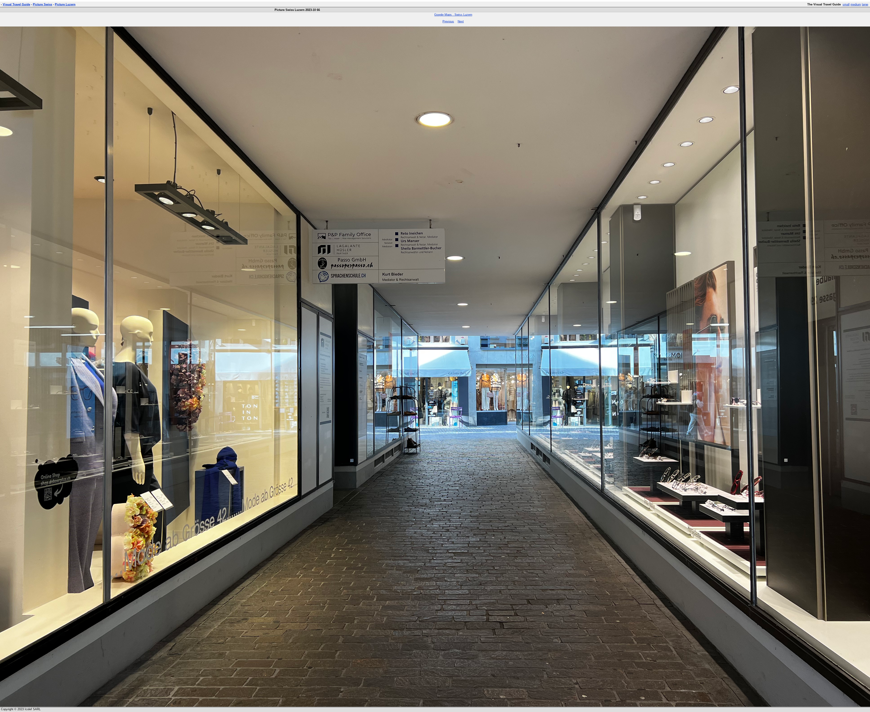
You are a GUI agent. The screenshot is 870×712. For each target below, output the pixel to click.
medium (856, 4)
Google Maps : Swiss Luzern (453, 14)
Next (461, 21)
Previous (448, 21)
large (865, 4)
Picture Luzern (65, 4)
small (846, 4)
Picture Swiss (42, 4)
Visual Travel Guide (16, 4)
